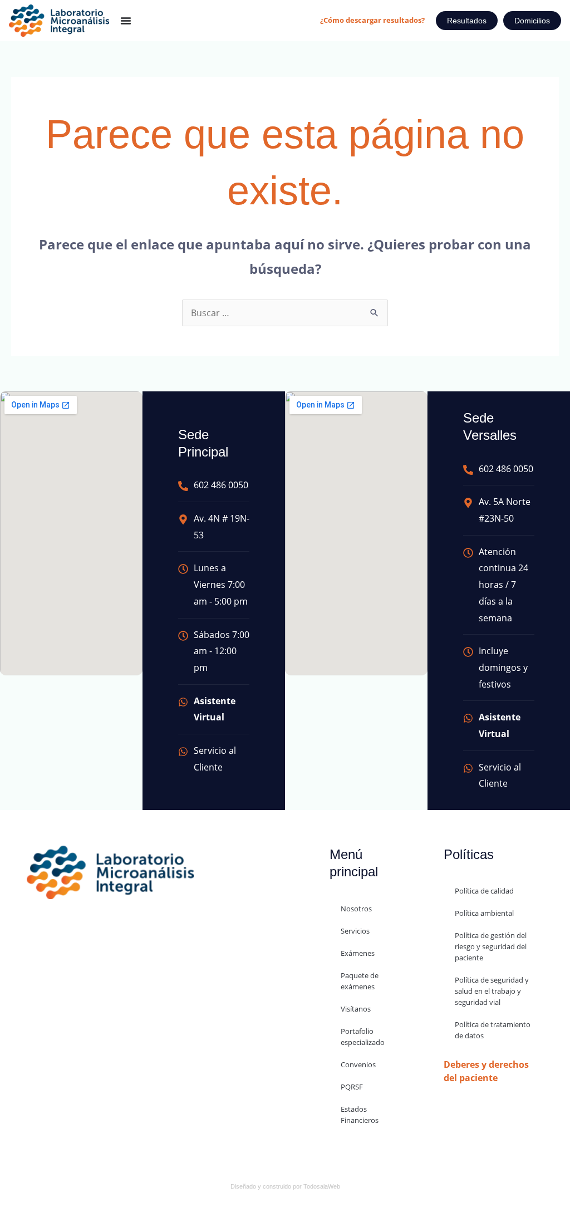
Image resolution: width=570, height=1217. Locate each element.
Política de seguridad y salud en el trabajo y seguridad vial (492, 991)
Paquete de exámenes (360, 981)
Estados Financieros (360, 1114)
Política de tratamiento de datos (492, 1030)
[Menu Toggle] (125, 20)
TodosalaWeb (321, 1186)
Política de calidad (484, 891)
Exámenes (358, 953)
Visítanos (356, 1009)
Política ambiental (484, 913)
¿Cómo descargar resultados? (372, 20)
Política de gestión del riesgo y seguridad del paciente (491, 946)
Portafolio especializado (363, 1036)
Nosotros (356, 909)
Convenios (358, 1064)
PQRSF (352, 1087)
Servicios (355, 931)
